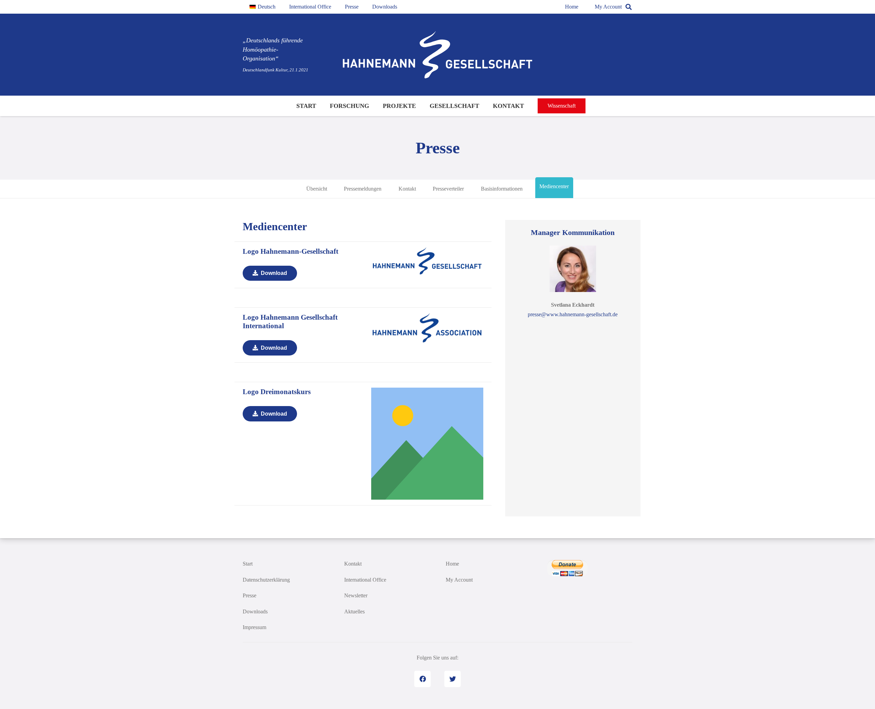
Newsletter (355, 595)
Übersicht (316, 188)
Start (248, 564)
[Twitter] (452, 679)
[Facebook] (422, 679)
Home (571, 7)
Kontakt (407, 188)
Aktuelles (354, 611)
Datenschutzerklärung (266, 580)
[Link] (437, 55)
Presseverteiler (448, 188)
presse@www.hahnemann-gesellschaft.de (573, 314)
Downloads (255, 611)
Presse (249, 595)
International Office (365, 580)
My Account (608, 7)
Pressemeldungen (362, 188)
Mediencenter (554, 186)
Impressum (254, 627)
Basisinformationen (502, 188)
